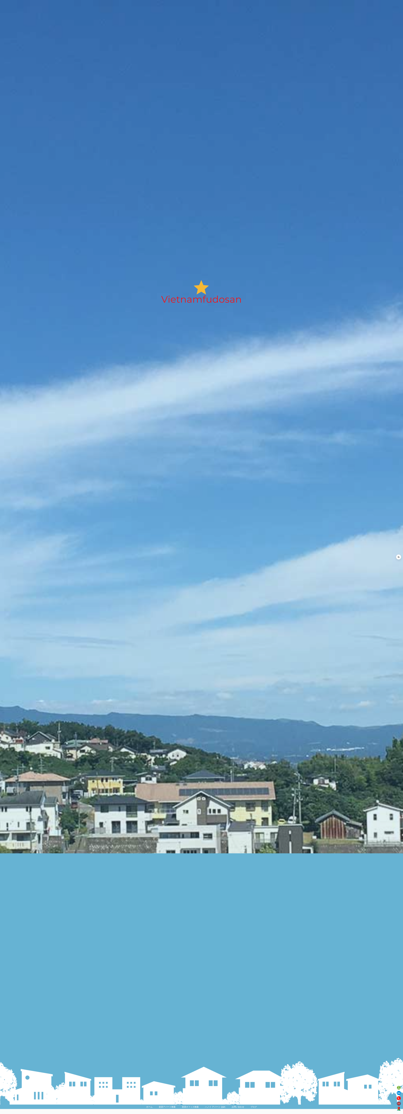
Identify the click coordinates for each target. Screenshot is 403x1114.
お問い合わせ (238, 1107)
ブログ (254, 1107)
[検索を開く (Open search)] (398, 557)
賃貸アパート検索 (167, 1107)
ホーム (149, 1107)
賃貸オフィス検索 (190, 1107)
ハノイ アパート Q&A (215, 1107)
